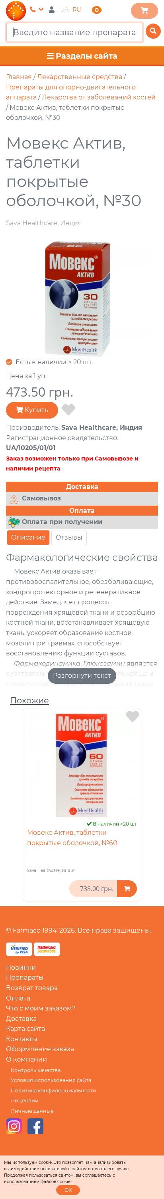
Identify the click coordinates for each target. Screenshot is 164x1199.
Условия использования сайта (51, 1080)
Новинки (21, 967)
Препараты (25, 977)
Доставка (21, 1018)
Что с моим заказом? (41, 1008)
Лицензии (25, 1101)
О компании (26, 1059)
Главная (19, 77)
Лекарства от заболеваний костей (99, 97)
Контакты (21, 1039)
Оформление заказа (40, 1049)
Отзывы (69, 537)
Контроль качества (36, 1070)
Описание (28, 537)
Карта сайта (25, 1028)
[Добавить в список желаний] (68, 410)
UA (64, 9)
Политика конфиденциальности (53, 1091)
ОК (68, 1190)
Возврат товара (32, 988)
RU (76, 9)
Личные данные (32, 1111)
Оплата (18, 998)
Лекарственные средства (79, 77)
